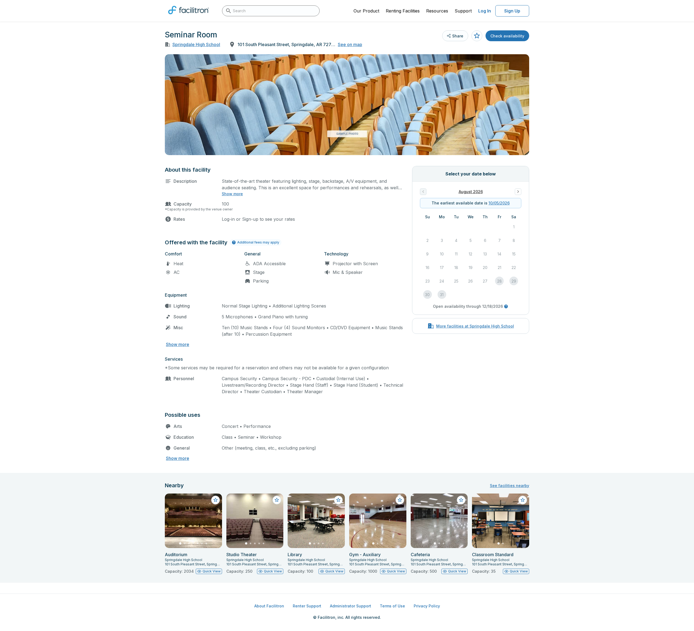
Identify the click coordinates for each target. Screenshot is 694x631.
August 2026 (471, 191)
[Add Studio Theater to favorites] (276, 500)
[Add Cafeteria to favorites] (461, 500)
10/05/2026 (499, 203)
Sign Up (512, 11)
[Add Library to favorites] (338, 500)
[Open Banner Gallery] (347, 104)
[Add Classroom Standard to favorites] (522, 500)
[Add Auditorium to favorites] (215, 500)
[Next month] (518, 191)
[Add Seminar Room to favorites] (476, 35)
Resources (437, 11)
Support (463, 11)
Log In (484, 11)
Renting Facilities (403, 11)
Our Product (366, 11)
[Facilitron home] (188, 16)
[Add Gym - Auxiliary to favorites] (400, 500)
